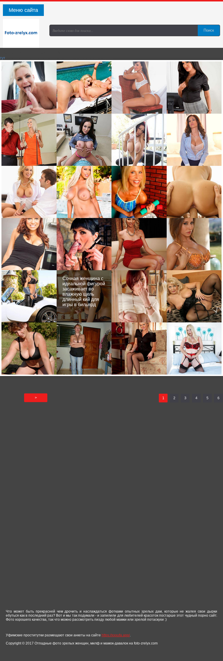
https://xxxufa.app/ (116, 635)
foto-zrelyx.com (23, 33)
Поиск (209, 30)
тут (2, 58)
